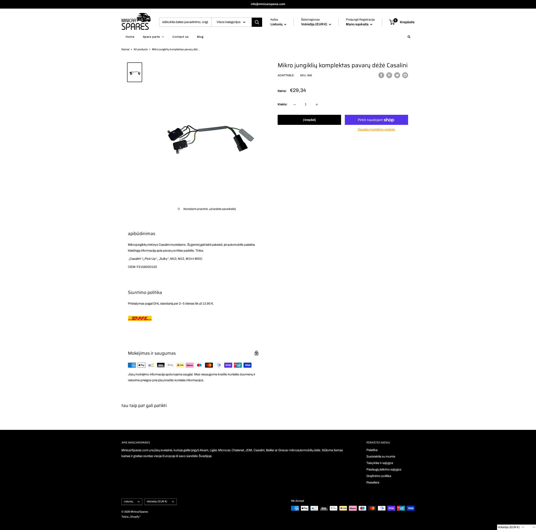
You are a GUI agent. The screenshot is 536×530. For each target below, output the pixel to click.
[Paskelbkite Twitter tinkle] (397, 75)
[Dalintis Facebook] (381, 75)
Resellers (372, 482)
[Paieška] (257, 22)
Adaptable (286, 75)
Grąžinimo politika (378, 476)
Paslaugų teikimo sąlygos (383, 469)
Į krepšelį (309, 120)
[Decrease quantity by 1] (294, 104)
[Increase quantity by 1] (316, 104)
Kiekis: (282, 104)
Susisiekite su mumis (380, 456)
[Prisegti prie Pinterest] (389, 75)
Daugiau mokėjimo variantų (376, 129)
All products (141, 49)
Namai (125, 49)
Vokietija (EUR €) (157, 501)
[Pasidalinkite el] (405, 75)
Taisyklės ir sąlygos (379, 463)
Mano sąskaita (357, 24)
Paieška (372, 450)
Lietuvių (128, 501)
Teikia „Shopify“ (130, 516)
